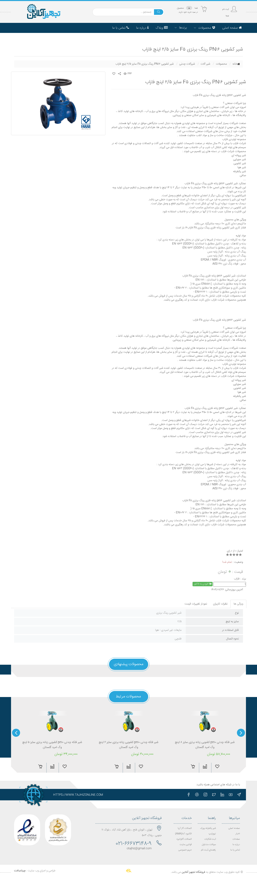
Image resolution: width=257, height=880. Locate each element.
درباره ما (236, 844)
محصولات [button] (204, 27)
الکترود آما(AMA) (183, 834)
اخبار (238, 834)
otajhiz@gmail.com (139, 848)
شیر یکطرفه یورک (208, 828)
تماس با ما (235, 850)
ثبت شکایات (210, 839)
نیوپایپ (212, 834)
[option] (58, 103)
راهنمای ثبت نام (208, 850)
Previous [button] (241, 733)
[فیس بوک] (188, 794)
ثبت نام (225, 9)
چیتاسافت (19, 871)
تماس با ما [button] (119, 27)
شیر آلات (205, 64)
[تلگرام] (239, 794)
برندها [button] (182, 27)
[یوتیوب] (231, 794)
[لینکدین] (222, 794)
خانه (235, 64)
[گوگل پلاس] (197, 794)
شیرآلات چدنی (187, 64)
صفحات (236, 839)
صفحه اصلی (234, 828)
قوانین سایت (186, 844)
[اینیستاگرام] (205, 794)
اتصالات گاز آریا (185, 828)
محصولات (221, 64)
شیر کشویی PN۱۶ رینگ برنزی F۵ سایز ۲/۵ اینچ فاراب (144, 64)
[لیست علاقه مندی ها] (113, 73)
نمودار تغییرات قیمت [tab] (196, 604)
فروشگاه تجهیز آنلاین (193, 872)
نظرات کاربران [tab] (220, 604)
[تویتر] (214, 794)
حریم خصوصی (185, 850)
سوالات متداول (209, 844)
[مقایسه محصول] (52, 766)
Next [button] (16, 733)
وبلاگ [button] (160, 27)
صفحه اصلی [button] (230, 27)
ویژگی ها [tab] (238, 604)
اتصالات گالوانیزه (184, 839)
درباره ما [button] (141, 27)
